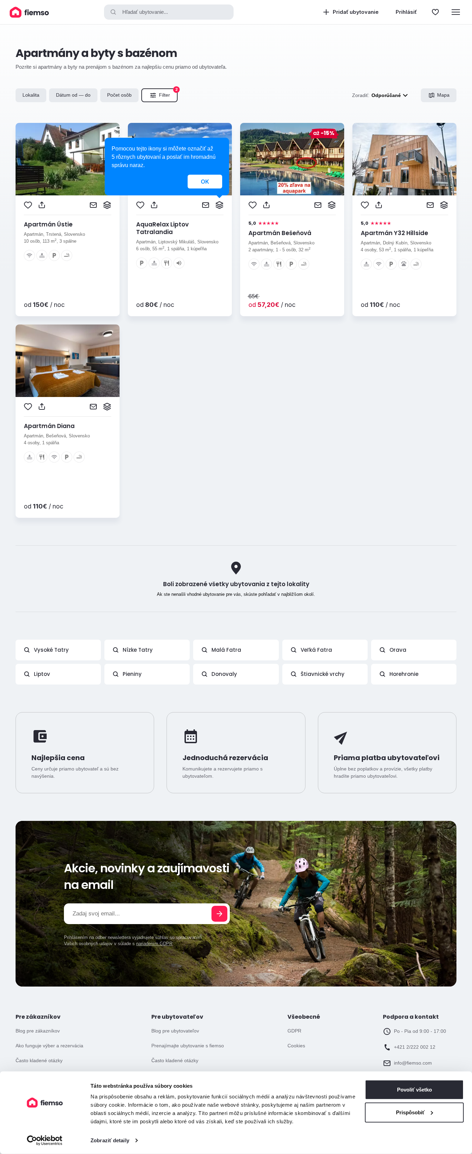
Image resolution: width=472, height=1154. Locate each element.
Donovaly (224, 674)
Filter (168, 93)
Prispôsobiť (410, 1112)
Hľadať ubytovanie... (145, 12)
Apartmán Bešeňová (279, 233)
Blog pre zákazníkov (38, 1031)
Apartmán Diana (49, 426)
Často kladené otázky (39, 1060)
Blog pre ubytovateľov (175, 1031)
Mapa (443, 95)
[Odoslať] (219, 914)
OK (205, 181)
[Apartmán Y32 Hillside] (404, 159)
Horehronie (403, 674)
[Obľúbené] (435, 12)
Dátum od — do (73, 95)
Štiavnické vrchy (322, 674)
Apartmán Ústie (48, 224)
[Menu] (455, 12)
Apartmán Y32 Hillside (394, 233)
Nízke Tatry (138, 649)
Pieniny (132, 674)
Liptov (42, 674)
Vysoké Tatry (51, 649)
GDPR (294, 1031)
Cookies (296, 1045)
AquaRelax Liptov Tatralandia (162, 228)
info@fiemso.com (413, 1063)
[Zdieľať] (42, 205)
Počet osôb (119, 95)
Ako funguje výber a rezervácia (49, 1045)
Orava (397, 649)
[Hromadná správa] (107, 205)
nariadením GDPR (154, 943)
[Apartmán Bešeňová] (292, 159)
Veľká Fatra (316, 649)
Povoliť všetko (414, 1090)
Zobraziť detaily (110, 1140)
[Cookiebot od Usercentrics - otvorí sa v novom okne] (45, 1140)
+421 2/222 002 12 (414, 1047)
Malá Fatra (226, 649)
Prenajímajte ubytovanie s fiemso (187, 1045)
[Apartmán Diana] (68, 360)
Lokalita (30, 95)
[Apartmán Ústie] (68, 159)
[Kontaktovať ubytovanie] (93, 205)
